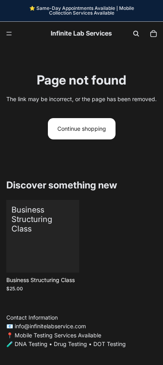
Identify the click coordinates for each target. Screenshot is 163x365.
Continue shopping (81, 128)
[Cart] (153, 33)
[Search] (136, 33)
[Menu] (9, 33)
